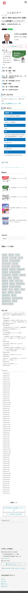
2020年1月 (5, 493)
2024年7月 (5, 412)
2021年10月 (6, 477)
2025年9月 (5, 389)
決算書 (16, 289)
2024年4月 (5, 418)
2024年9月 (5, 408)
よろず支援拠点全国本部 (13, 514)
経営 (4, 292)
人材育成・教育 (6, 275)
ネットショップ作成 (15, 260)
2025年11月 (5, 385)
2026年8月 (5, 373)
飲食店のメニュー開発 (7, 303)
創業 (10, 277)
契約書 (12, 283)
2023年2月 (5, 446)
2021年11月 (5, 475)
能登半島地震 (6, 295)
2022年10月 (6, 453)
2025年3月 (5, 396)
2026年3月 (5, 377)
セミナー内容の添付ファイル (14, 46)
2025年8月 (5, 391)
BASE (4, 254)
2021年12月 (6, 473)
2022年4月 (5, 465)
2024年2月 (5, 422)
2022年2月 (5, 469)
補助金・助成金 (6, 298)
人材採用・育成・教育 (15, 272)
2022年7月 (5, 459)
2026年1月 (5, 381)
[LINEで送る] (10, 29)
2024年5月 (5, 416)
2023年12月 (6, 426)
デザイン (5, 260)
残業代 (4, 289)
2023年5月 (5, 440)
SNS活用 (5, 257)
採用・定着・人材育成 (15, 286)
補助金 (13, 295)
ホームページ (6, 266)
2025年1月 (5, 400)
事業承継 (5, 269)
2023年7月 (5, 436)
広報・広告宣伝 (20, 283)
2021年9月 (5, 479)
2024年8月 (5, 410)
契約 (3, 162)
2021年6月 (5, 485)
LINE (17, 254)
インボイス (13, 257)
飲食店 (14, 300)
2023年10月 (6, 430)
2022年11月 (5, 451)
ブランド (15, 263)
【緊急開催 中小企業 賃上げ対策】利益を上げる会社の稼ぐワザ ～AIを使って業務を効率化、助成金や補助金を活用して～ (15, 322)
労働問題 (5, 280)
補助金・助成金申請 (17, 298)
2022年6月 (5, 461)
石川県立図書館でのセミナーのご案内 (12, 332)
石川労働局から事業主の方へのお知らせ (13, 343)
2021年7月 (5, 483)
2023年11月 (5, 428)
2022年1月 (5, 471)
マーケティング (15, 266)
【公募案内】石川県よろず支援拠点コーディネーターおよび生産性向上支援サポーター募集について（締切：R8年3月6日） (14, 349)
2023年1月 (5, 448)
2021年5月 (5, 487)
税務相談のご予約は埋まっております (12, 354)
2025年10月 (6, 387)
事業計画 (12, 269)
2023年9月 (5, 432)
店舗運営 (5, 286)
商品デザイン (18, 280)
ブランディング (6, 263)
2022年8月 (5, 457)
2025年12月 (6, 383)
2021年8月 (5, 481)
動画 (11, 280)
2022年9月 (5, 455)
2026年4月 (5, 375)
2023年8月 (5, 434)
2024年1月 (5, 424)
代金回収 (15, 275)
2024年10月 (6, 406)
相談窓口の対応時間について (10, 363)
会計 (4, 277)
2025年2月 (5, 398)
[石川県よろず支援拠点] (4, 1)
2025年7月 (5, 392)
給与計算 (18, 292)
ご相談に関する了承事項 (19, 568)
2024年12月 (6, 402)
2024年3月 (5, 420)
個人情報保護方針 (8, 568)
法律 (7, 162)
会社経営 (22, 275)
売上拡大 (5, 283)
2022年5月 (5, 463)
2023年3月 (5, 444)
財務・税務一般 (6, 300)
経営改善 (10, 292)
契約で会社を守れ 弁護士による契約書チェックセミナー (14, 167)
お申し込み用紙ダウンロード (10, 103)
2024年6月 (5, 414)
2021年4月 (5, 489)
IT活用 (11, 254)
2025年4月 (5, 394)
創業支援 (16, 277)
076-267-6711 (6, 558)
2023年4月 (5, 442)
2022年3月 (5, 467)
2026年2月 (5, 379)
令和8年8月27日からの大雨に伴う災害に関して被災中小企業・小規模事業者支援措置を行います (14, 315)
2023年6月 (5, 438)
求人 (10, 289)
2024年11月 (5, 404)
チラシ (20, 257)
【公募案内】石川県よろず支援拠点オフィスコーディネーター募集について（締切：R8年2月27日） (14, 338)
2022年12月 (6, 450)
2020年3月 (5, 491)
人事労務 (5, 272)
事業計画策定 (20, 269)
